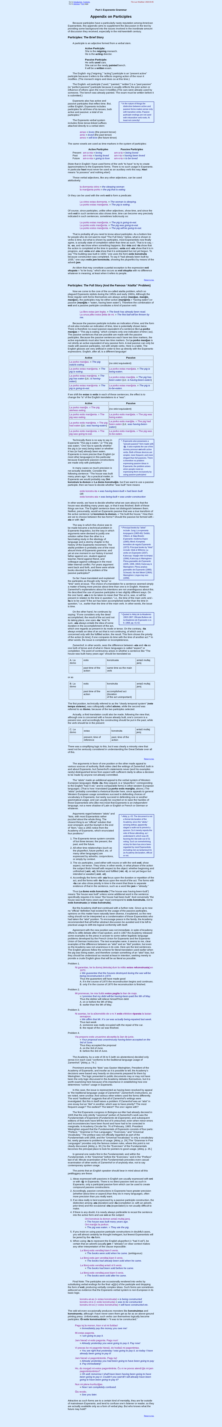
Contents (86, 2)
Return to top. (149, 280)
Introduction (77, 2)
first (82, 4)
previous (76, 4)
